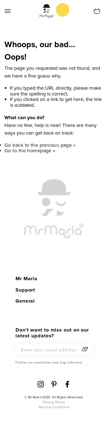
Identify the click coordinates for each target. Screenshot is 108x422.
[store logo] (63, 10)
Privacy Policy (54, 402)
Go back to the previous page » (40, 144)
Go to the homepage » (29, 150)
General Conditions (54, 407)
